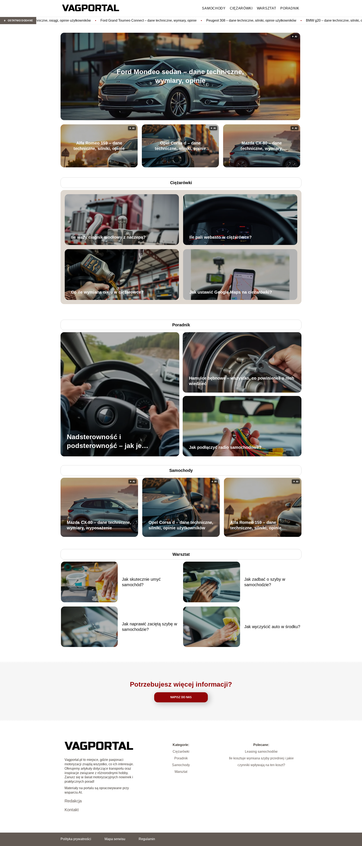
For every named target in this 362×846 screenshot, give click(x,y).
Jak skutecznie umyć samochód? (141, 582)
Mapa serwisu (115, 839)
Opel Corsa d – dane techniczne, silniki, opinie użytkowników (180, 146)
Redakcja (73, 801)
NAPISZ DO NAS (181, 697)
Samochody (213, 8)
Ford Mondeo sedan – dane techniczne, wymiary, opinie (180, 76)
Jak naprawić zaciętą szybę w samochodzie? (149, 627)
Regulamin (147, 839)
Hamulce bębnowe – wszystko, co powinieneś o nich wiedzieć (241, 381)
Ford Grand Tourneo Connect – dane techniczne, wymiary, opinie (89, 20)
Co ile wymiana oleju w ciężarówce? (107, 292)
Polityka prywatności (76, 839)
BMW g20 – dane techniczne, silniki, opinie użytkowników (289, 20)
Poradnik (289, 8)
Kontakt (72, 809)
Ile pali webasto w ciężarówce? (220, 237)
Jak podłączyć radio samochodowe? (225, 447)
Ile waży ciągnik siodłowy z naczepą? (108, 237)
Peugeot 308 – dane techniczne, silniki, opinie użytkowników (192, 20)
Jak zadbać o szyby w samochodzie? (264, 582)
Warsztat (266, 8)
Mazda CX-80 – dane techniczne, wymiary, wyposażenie (262, 146)
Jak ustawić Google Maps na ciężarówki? (230, 292)
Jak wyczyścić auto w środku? (272, 626)
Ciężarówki (241, 8)
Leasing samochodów (261, 751)
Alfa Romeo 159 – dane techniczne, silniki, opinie (99, 146)
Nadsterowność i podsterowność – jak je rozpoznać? (104, 441)
